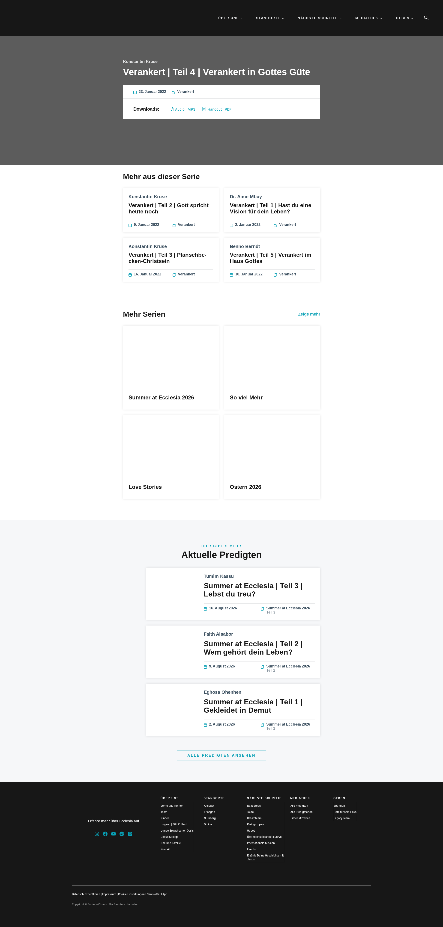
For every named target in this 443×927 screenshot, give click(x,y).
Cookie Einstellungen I (132, 894)
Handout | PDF (219, 109)
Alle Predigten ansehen (221, 755)
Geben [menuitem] (403, 18)
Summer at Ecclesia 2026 (288, 610)
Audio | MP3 (185, 109)
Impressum (109, 894)
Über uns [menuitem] (228, 18)
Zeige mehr (309, 314)
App (164, 894)
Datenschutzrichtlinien (86, 894)
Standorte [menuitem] (268, 18)
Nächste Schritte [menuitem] (318, 18)
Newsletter (153, 894)
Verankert (185, 92)
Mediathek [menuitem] (367, 18)
